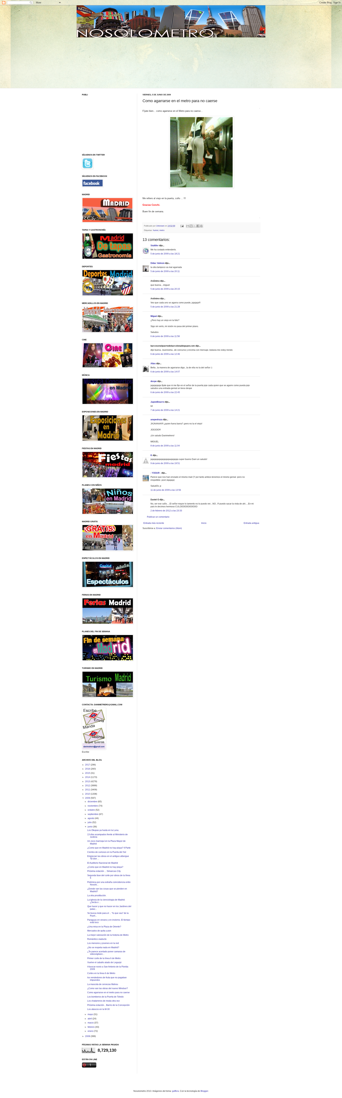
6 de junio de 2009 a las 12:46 (165, 354)
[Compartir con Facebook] (198, 226)
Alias (153, 363)
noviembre (93, 806)
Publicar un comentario (158, 517)
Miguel (154, 316)
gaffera (175, 1091)
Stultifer (155, 245)
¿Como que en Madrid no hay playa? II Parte (109, 848)
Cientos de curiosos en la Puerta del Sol (106, 852)
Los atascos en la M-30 (98, 1009)
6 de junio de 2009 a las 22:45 (165, 392)
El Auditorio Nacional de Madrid (102, 863)
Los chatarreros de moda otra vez (103, 1001)
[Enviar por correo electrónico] (188, 226)
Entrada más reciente (153, 523)
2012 (88, 785)
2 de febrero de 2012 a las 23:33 (166, 510)
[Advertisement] (109, 62)
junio (90, 826)
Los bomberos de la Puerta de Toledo (105, 997)
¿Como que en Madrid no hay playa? (105, 867)
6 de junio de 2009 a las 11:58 (165, 336)
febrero (91, 1027)
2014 (88, 777)
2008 (88, 1036)
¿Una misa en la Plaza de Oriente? (104, 926)
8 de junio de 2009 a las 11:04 (165, 445)
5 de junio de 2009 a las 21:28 (165, 307)
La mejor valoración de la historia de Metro (108, 935)
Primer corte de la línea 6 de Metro (104, 958)
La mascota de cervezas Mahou (102, 984)
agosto (91, 818)
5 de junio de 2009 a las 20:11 (165, 271)
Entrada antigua (251, 523)
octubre (91, 810)
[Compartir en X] (194, 226)
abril (90, 1018)
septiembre (93, 814)
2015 (88, 773)
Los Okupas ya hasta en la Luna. (103, 830)
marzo (91, 1022)
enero (91, 1031)
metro (161, 230)
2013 (88, 781)
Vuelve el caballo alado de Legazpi (104, 962)
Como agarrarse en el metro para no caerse (108, 992)
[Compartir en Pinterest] (201, 226)
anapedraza (156, 419)
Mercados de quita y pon (99, 931)
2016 (88, 769)
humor (155, 230)
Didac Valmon (157, 263)
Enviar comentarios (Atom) (169, 528)
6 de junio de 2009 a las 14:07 (165, 371)
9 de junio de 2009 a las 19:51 (165, 463)
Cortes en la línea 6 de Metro (101, 973)
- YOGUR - (156, 473)
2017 (88, 764)
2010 (88, 794)
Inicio (203, 523)
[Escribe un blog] (191, 226)
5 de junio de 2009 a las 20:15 (165, 289)
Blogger (204, 1091)
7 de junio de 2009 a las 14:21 (165, 410)
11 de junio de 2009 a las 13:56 (166, 490)
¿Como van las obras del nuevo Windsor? (107, 988)
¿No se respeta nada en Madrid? (103, 947)
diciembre (93, 801)
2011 (88, 789)
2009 (88, 798)
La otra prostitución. (96, 895)
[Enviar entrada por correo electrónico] (182, 226)
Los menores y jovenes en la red (103, 943)
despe (154, 381)
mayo (91, 1014)
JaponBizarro (157, 402)
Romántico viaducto (97, 939)
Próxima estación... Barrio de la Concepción (108, 1005)
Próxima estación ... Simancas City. (104, 871)
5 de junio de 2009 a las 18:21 (165, 253)
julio (90, 822)
